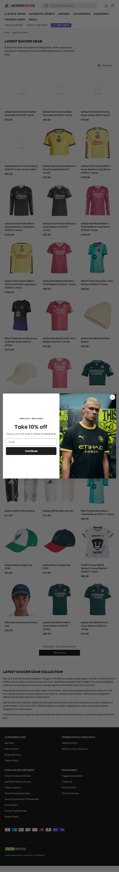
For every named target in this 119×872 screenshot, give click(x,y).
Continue (31, 451)
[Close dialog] (112, 397)
